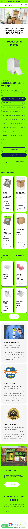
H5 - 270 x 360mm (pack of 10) (13, 119)
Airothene (5, 274)
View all (14, 316)
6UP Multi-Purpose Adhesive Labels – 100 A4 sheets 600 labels (7, 233)
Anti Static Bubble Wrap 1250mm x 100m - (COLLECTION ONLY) (20, 278)
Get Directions (12, 484)
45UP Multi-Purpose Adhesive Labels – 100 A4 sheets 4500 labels (7, 195)
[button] (2, 5)
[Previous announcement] (1, 1)
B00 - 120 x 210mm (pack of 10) (13, 131)
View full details (19, 161)
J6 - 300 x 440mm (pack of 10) (12, 123)
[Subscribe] (23, 512)
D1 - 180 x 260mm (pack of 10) (13, 107)
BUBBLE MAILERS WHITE (5, 302)
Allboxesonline (13, 520)
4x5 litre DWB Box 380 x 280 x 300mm (20, 194)
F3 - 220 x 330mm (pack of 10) (13, 135)
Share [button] (5, 162)
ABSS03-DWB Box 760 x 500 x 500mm (20, 231)
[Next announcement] (26, 1)
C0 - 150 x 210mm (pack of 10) (13, 103)
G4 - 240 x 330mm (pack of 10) (13, 115)
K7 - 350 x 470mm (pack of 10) (13, 127)
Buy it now (14, 154)
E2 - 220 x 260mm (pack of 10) (13, 111)
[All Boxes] (11, 526)
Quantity (3, 139)
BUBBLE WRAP (20, 301)
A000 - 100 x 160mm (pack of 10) (13, 99)
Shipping (10, 92)
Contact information (15, 527)
